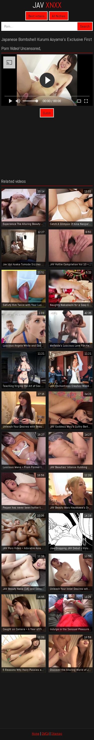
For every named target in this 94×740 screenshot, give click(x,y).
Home (35, 733)
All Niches (58, 16)
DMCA (45, 733)
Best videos (36, 16)
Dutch (47, 113)
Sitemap (56, 733)
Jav (47, 5)
